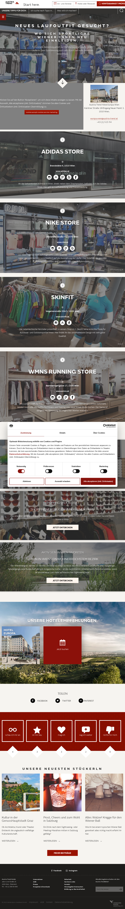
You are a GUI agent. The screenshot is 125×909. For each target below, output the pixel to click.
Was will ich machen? (67, 10)
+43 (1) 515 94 (104, 122)
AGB (34, 882)
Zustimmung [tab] (26, 433)
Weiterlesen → (10, 841)
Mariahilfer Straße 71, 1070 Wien (62, 236)
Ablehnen (27, 481)
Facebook (57, 870)
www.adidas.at (62, 171)
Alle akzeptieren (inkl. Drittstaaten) (98, 481)
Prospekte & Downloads (41, 887)
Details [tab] (63, 433)
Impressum (33, 902)
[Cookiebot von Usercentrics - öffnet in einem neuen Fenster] (105, 426)
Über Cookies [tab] (99, 433)
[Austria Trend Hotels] (12, 2)
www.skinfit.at (62, 316)
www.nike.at (62, 242)
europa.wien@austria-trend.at (104, 118)
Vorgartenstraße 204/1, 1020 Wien (62, 311)
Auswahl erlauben (62, 481)
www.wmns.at (62, 391)
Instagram (73, 870)
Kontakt (67, 884)
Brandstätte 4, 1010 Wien (62, 165)
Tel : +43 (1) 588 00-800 (10, 887)
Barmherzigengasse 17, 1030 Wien (62, 385)
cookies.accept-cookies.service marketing (41, 112)
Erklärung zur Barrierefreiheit (74, 889)
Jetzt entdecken (63, 527)
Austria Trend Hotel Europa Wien (104, 104)
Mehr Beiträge (62, 852)
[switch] (48, 471)
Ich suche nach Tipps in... (42, 10)
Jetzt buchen (62, 649)
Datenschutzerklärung (64, 902)
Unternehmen (38, 879)
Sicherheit (67, 879)
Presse (35, 884)
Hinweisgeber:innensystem (73, 887)
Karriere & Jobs (69, 882)
